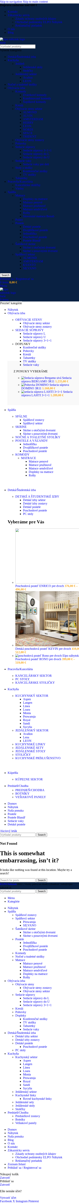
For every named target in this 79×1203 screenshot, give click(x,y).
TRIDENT (29, 136)
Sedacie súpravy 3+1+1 (37, 150)
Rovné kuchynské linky (37, 1098)
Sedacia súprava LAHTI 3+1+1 (46, 393)
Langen (27, 702)
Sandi (26, 723)
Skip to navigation (11, 1)
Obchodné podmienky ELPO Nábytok (38, 22)
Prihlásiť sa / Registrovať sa (24, 1167)
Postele (19, 223)
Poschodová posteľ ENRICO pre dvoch (40, 586)
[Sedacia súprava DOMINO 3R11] (35, 384)
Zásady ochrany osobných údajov (35, 18)
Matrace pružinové (34, 205)
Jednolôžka (30, 233)
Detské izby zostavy (35, 503)
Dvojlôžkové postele (35, 230)
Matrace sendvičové (35, 209)
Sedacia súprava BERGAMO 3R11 (46, 379)
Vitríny (19, 188)
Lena (26, 737)
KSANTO (29, 264)
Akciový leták (8, 831)
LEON (27, 81)
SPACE (28, 133)
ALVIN (28, 115)
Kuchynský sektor (26, 1057)
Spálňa (12, 192)
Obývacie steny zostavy (29, 140)
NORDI (28, 129)
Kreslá (19, 105)
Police (19, 219)
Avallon (28, 77)
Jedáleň (19, 63)
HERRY (28, 122)
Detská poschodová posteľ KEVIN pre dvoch (43, 648)
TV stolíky (29, 174)
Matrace (20, 195)
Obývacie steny (24, 984)
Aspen (27, 699)
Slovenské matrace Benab (38, 216)
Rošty (26, 212)
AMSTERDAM (33, 119)
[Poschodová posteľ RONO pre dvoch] (47, 655)
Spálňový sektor (25, 254)
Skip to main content (35, 1)
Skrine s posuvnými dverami (40, 251)
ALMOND (30, 112)
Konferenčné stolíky (35, 171)
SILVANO (29, 268)
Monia (27, 713)
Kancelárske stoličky (27, 185)
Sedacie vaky (23, 160)
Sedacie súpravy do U (36, 157)
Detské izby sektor (34, 500)
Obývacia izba (16, 88)
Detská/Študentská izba (22, 56)
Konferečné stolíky (34, 347)
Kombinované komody (37, 98)
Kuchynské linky (25, 1095)
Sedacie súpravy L (34, 333)
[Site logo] (14, 42)
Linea (26, 706)
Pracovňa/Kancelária (20, 181)
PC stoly (28, 513)
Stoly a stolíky (24, 167)
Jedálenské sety (24, 1102)
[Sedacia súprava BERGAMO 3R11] (41, 377)
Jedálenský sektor (26, 74)
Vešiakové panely (26, 1123)
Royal (26, 720)
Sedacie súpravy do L (36, 153)
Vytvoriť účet (8, 1197)
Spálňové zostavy (33, 419)
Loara (26, 709)
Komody (20, 91)
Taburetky (21, 178)
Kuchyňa (13, 60)
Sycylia (27, 727)
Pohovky (20, 143)
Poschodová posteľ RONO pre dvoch (38, 659)
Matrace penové (32, 202)
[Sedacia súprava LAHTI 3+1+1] (42, 391)
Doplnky (20, 1015)
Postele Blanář (31, 240)
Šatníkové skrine (25, 244)
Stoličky (28, 70)
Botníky (20, 1119)
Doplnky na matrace (35, 199)
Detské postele (32, 226)
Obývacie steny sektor (28, 108)
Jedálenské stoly (33, 67)
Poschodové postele (35, 237)
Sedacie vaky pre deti (36, 164)
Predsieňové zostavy (27, 1116)
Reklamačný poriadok (28, 25)
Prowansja (29, 716)
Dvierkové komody (35, 95)
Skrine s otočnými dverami (39, 247)
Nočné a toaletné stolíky (22, 84)
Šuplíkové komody (34, 101)
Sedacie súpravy (25, 147)
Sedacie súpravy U (34, 337)
